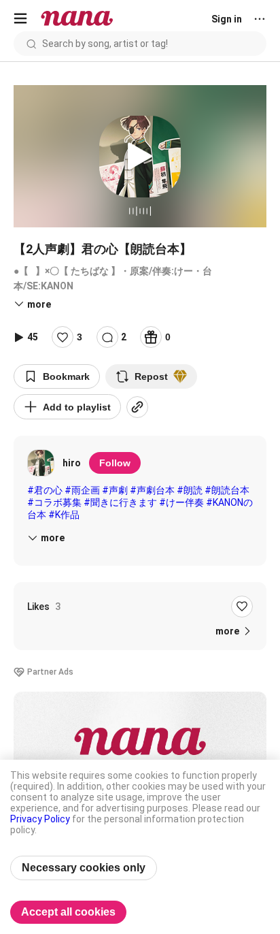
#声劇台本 (152, 490)
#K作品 (64, 514)
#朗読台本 (227, 490)
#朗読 (190, 490)
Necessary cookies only (83, 867)
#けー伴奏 (181, 502)
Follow (114, 462)
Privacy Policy (40, 819)
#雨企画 (82, 490)
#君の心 (45, 490)
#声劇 (115, 490)
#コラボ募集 (54, 502)
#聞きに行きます (120, 502)
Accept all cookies (68, 912)
